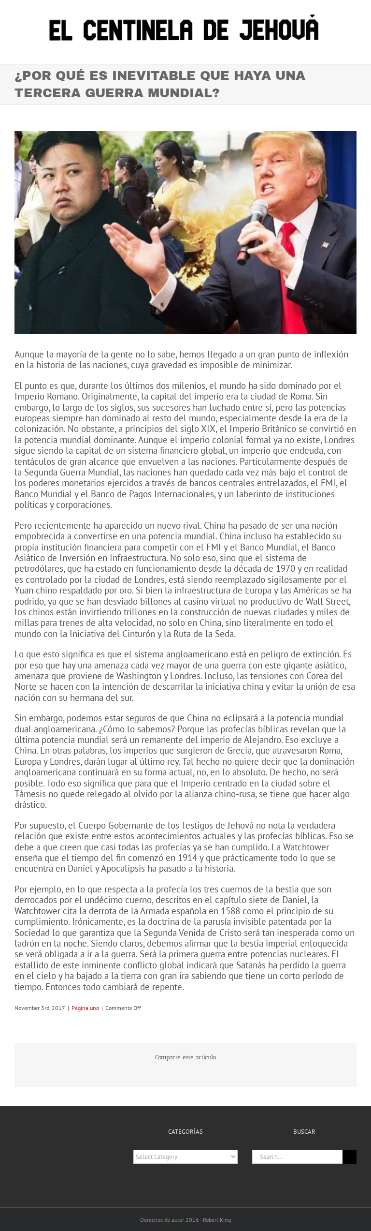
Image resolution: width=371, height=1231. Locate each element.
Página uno (85, 1007)
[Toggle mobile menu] (353, 49)
